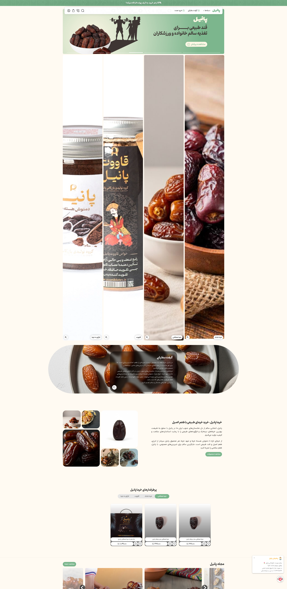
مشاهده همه (69, 564)
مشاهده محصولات (213, 454)
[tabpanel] (143, 524)
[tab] (162, 496)
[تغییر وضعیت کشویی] (203, 10)
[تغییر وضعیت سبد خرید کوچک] (73, 10)
